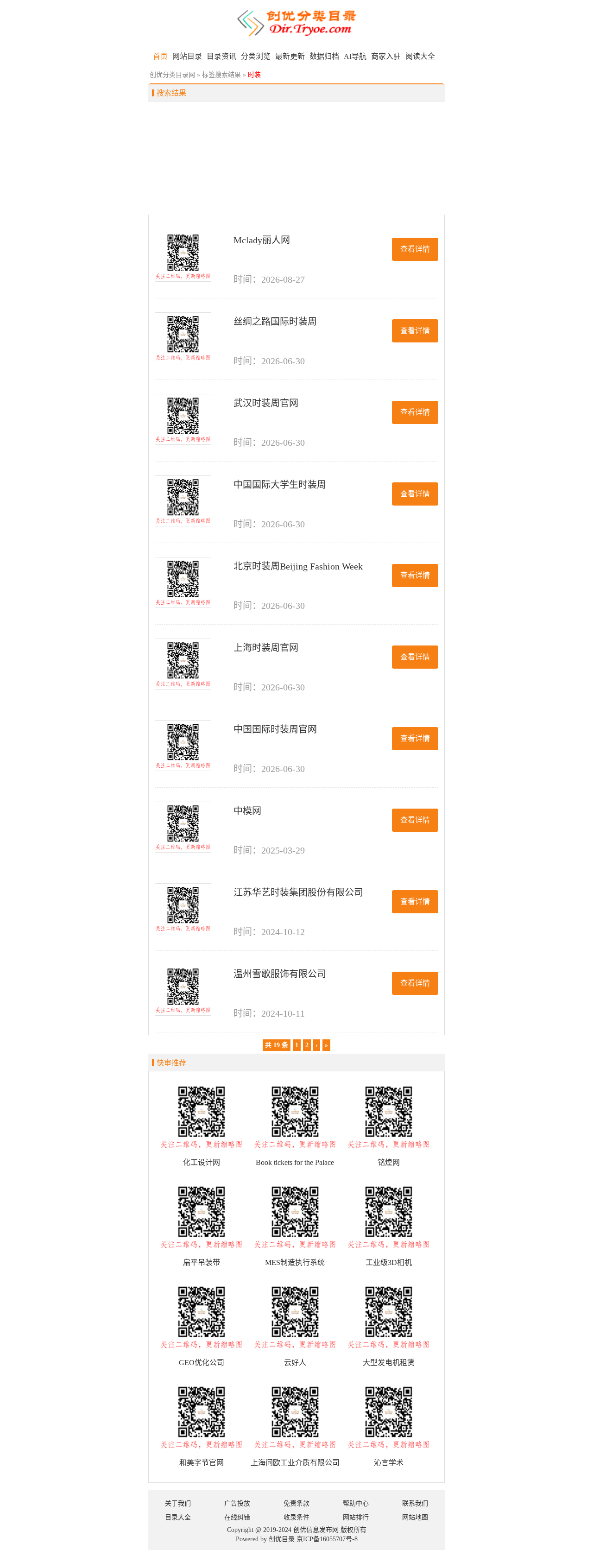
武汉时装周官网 (265, 403)
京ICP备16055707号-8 (327, 1539)
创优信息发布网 (316, 1529)
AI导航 (355, 56)
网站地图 (415, 1517)
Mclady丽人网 (261, 240)
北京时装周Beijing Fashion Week (298, 566)
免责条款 (296, 1503)
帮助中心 (356, 1503)
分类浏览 (256, 56)
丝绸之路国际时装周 (275, 321)
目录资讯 (221, 56)
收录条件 (296, 1517)
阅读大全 (420, 56)
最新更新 (290, 56)
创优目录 (282, 1539)
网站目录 (187, 56)
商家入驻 (386, 56)
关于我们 (178, 1503)
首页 (160, 56)
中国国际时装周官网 (275, 729)
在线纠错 (237, 1517)
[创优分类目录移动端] (296, 22)
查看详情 (415, 249)
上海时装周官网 (265, 648)
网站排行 (356, 1517)
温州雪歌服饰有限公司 (279, 974)
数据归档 (324, 56)
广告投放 (237, 1503)
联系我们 (415, 1503)
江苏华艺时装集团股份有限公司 (298, 892)
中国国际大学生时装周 (279, 485)
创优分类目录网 (172, 74)
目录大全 (178, 1517)
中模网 (247, 811)
